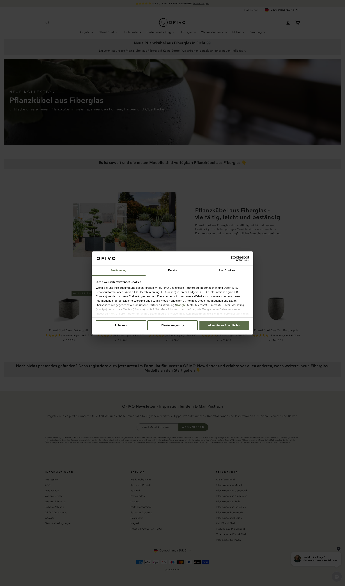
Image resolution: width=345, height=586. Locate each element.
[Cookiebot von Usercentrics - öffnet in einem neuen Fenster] (233, 258)
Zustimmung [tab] (119, 270)
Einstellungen (170, 325)
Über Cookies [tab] (226, 270)
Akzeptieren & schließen (224, 325)
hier (111, 313)
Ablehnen (121, 325)
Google (181, 304)
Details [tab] (172, 270)
